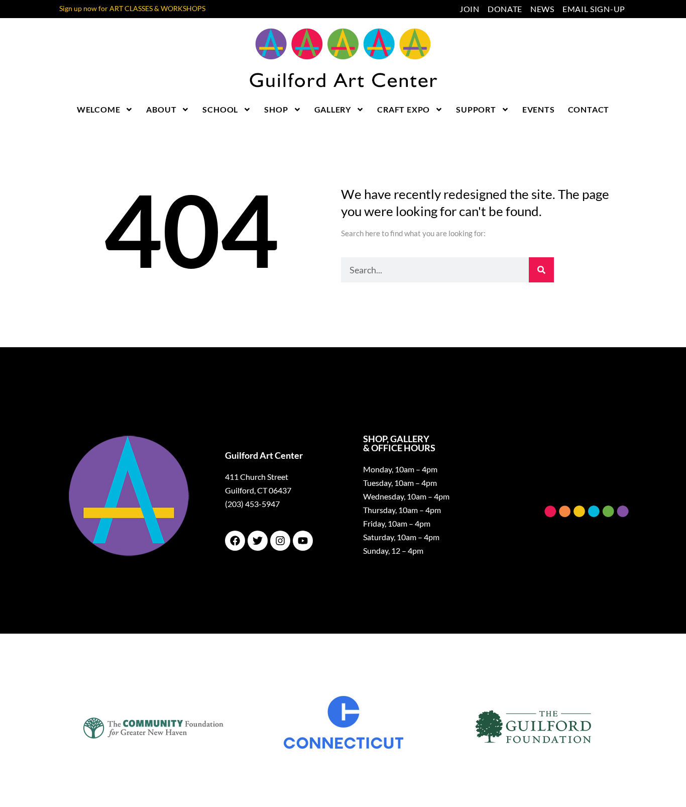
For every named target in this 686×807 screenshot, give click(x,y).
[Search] (541, 269)
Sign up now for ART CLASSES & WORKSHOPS (132, 8)
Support (476, 109)
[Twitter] (258, 541)
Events (538, 109)
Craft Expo (403, 109)
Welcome (99, 109)
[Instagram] (280, 541)
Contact (589, 109)
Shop (276, 109)
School (220, 109)
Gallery (333, 109)
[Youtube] (303, 541)
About (161, 109)
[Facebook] (235, 541)
